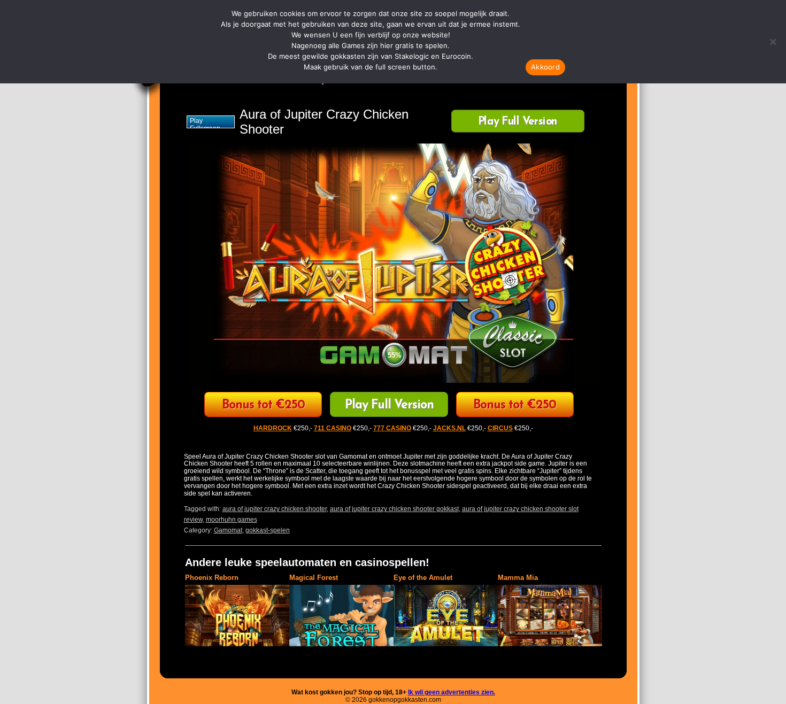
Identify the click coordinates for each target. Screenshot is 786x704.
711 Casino (515, 405)
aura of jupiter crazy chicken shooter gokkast (394, 509)
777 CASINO (392, 428)
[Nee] (772, 41)
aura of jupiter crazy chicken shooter (274, 509)
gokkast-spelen (267, 530)
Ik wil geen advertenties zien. (451, 692)
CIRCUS (263, 405)
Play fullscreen (205, 122)
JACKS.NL (449, 428)
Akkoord (545, 67)
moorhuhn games (231, 519)
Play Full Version (517, 122)
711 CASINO (332, 428)
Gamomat (228, 530)
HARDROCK (272, 428)
